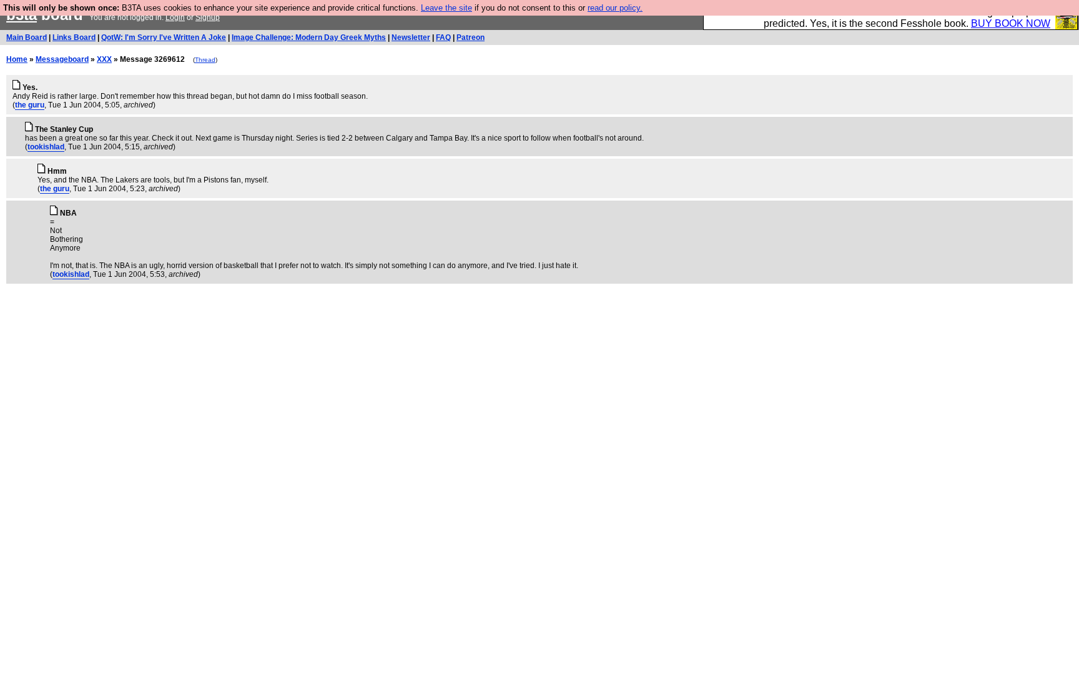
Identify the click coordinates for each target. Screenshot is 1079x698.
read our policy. (615, 7)
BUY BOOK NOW (1010, 23)
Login (175, 17)
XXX (104, 59)
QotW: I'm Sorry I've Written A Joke (163, 37)
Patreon (470, 37)
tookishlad (45, 146)
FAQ (443, 37)
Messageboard (62, 59)
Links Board (74, 37)
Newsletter (411, 37)
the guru (29, 105)
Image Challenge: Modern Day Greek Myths (309, 37)
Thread (205, 59)
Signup (207, 17)
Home (16, 59)
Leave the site (446, 7)
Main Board (26, 37)
